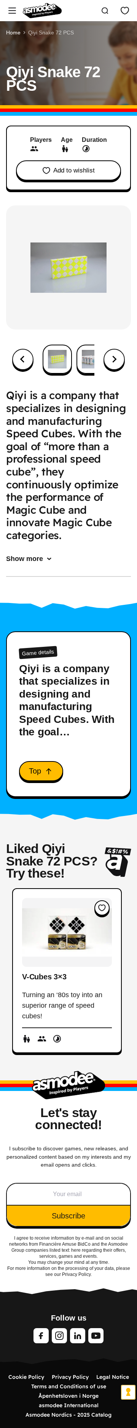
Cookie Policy (26, 1377)
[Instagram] (59, 1335)
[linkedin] (77, 1335)
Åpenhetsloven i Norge (68, 1395)
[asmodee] (42, 10)
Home (13, 33)
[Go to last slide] (22, 359)
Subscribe (68, 1216)
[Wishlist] (124, 10)
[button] (57, 359)
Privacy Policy (70, 1377)
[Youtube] (96, 1335)
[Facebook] (41, 1335)
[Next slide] (114, 359)
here (76, 1250)
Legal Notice (112, 1377)
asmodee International (69, 1405)
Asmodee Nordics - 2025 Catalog (68, 1414)
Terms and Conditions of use (68, 1386)
